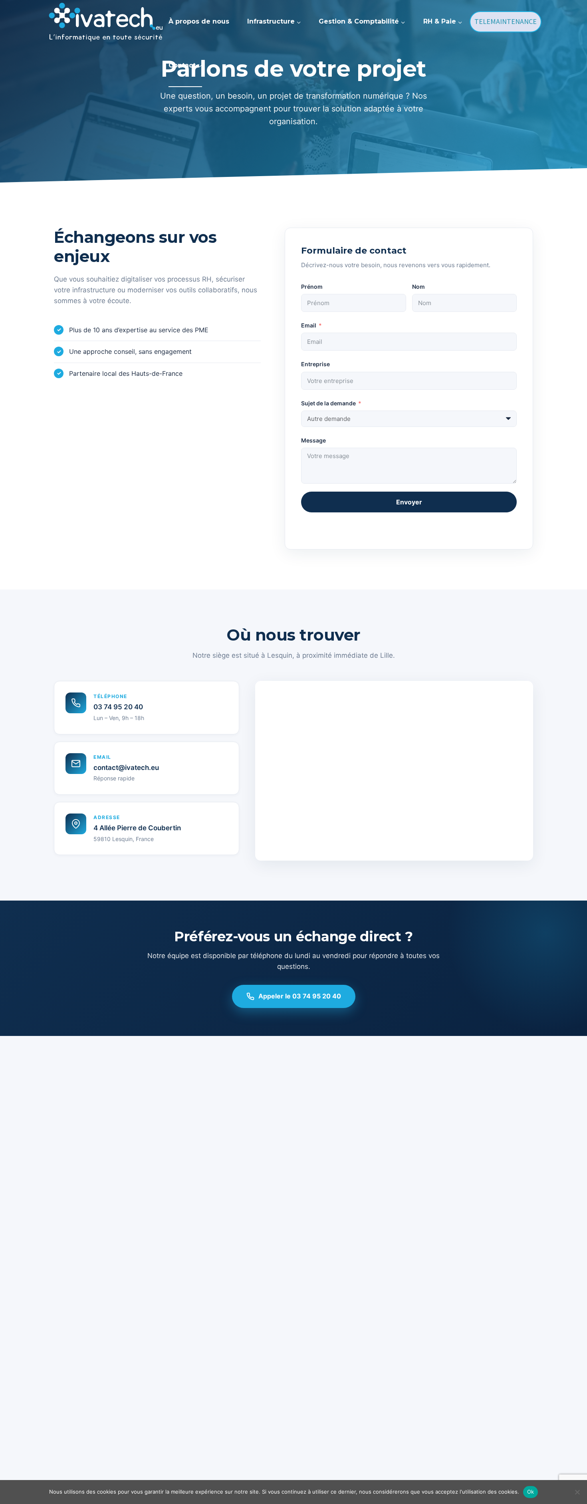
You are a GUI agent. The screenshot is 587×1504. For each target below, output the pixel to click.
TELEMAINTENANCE (505, 21)
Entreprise (315, 364)
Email (308, 325)
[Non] (577, 1492)
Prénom (312, 286)
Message (313, 440)
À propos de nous (199, 21)
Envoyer (409, 502)
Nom (418, 286)
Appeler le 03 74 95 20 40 (299, 996)
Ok (530, 1491)
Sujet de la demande (328, 403)
